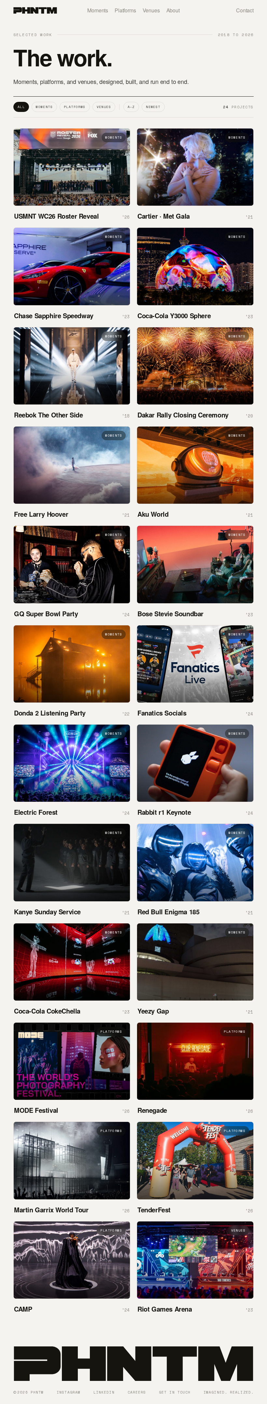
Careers (137, 1392)
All (21, 106)
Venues (151, 10)
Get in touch (174, 1392)
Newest (153, 106)
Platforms (125, 10)
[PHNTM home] (35, 10)
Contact (245, 10)
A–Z (131, 106)
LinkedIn (104, 1392)
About (173, 10)
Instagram (68, 1392)
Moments (97, 10)
